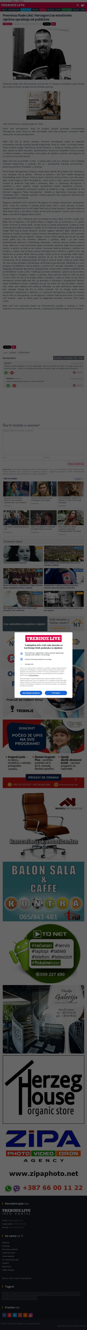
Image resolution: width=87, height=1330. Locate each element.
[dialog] (43, 665)
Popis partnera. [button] (34, 675)
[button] (43, 664)
